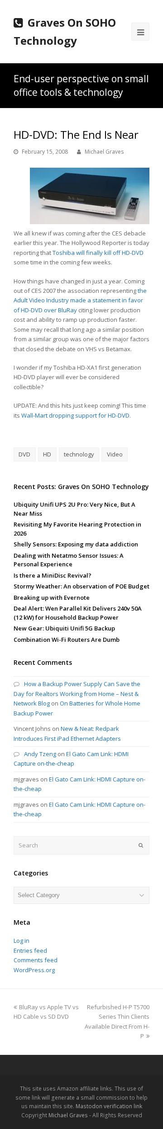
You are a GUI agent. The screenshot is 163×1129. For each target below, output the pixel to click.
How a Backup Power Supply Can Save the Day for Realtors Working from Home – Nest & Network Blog (77, 693)
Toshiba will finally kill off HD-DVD (98, 253)
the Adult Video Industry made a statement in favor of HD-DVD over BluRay (80, 300)
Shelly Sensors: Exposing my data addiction (76, 544)
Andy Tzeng (40, 754)
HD (47, 454)
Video (115, 454)
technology (79, 454)
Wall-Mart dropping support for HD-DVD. (76, 415)
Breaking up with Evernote (52, 597)
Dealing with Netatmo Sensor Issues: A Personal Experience (69, 560)
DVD (24, 454)
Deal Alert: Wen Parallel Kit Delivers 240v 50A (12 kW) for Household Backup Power (78, 612)
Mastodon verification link (109, 1106)
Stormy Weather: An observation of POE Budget (81, 586)
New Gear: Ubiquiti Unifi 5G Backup (64, 628)
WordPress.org (34, 970)
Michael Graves (104, 151)
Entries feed (30, 950)
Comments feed (36, 960)
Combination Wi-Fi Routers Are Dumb (67, 639)
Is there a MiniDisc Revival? (52, 575)
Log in (21, 940)
